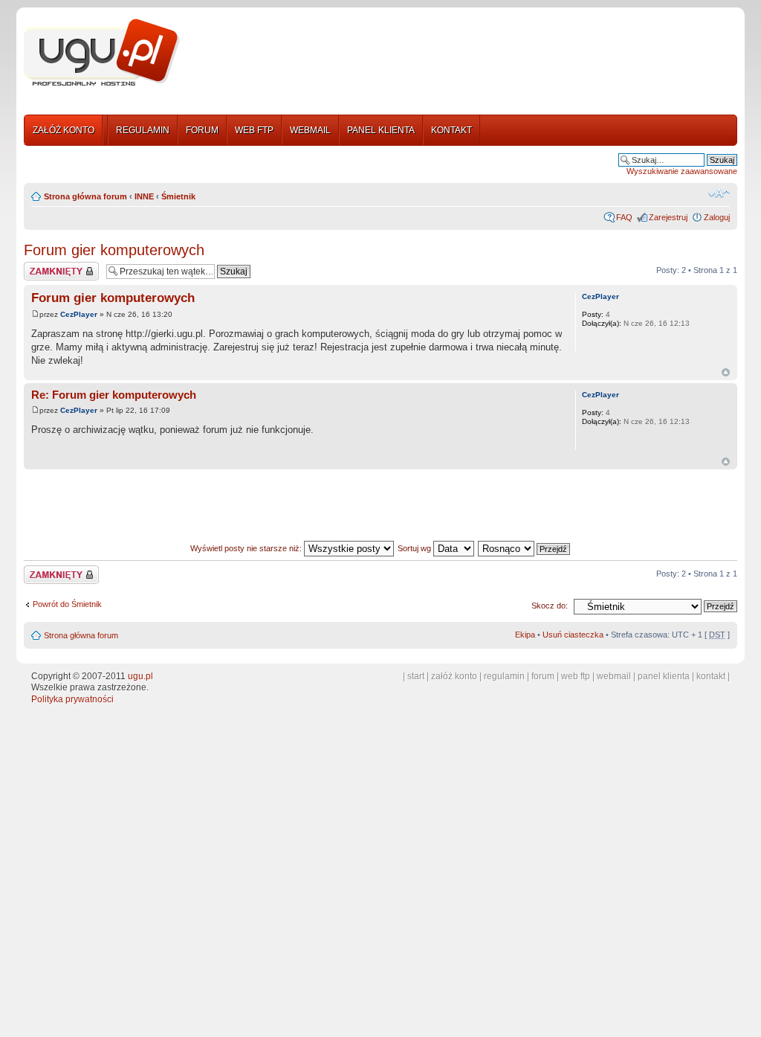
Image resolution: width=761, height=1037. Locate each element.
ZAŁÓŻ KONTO (63, 130)
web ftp (575, 676)
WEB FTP (254, 130)
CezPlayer (78, 314)
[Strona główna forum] (102, 53)
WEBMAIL (310, 130)
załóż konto (454, 676)
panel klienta (664, 676)
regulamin (504, 676)
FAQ (624, 217)
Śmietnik (178, 196)
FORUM (202, 130)
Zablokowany (48, 266)
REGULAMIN (142, 130)
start (415, 676)
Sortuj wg (415, 548)
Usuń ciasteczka (573, 634)
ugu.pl (140, 676)
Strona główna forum (85, 196)
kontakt (710, 676)
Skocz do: (549, 605)
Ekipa (525, 634)
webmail (614, 676)
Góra (726, 372)
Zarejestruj (668, 217)
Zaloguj (717, 217)
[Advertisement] (464, 54)
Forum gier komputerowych (114, 250)
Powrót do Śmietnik (67, 604)
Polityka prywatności (72, 699)
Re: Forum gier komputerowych (113, 394)
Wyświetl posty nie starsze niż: (247, 548)
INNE (144, 196)
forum (542, 676)
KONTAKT (451, 130)
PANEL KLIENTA (381, 130)
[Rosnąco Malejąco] (524, 548)
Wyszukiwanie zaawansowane (681, 171)
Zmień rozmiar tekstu (719, 193)
